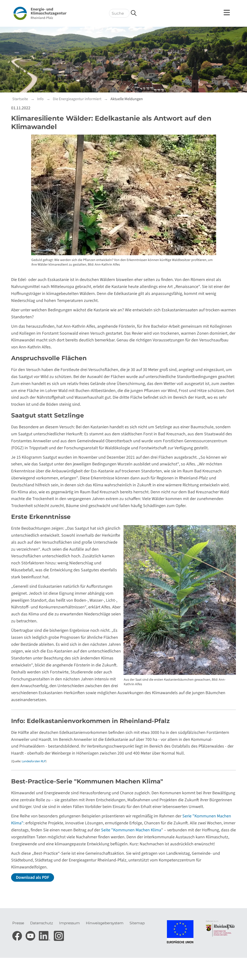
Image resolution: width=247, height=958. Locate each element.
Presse (18, 923)
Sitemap (137, 923)
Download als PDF (32, 877)
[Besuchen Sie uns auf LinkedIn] (45, 934)
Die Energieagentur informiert (77, 99)
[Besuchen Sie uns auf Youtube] (31, 934)
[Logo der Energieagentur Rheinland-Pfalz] (40, 13)
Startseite (20, 99)
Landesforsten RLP (34, 761)
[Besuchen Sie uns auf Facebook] (17, 934)
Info (40, 99)
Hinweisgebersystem (105, 923)
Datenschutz (41, 923)
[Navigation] (227, 12)
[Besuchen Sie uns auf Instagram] (59, 934)
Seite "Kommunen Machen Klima (131, 830)
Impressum (69, 923)
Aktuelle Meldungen (126, 99)
